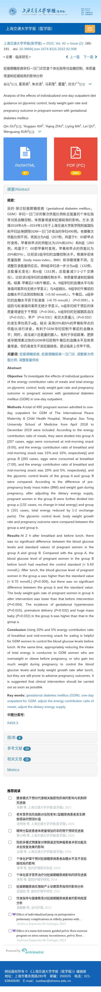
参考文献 (18, 748)
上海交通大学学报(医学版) (23, 43)
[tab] (50, 189)
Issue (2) (76, 43)
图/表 (13, 738)
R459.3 (12, 723)
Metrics (13, 770)
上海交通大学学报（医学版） (30, 29)
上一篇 (74, 57)
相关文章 (18, 759)
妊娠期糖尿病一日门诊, (59, 354)
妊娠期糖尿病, (30, 354)
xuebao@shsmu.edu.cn (53, 981)
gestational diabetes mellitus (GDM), (54, 695)
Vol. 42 (61, 43)
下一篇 (88, 57)
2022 (50, 43)
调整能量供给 (29, 360)
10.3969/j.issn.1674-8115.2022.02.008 (48, 49)
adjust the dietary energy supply (42, 707)
